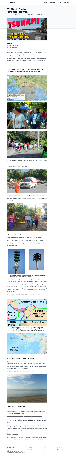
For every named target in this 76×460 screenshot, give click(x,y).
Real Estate (30, 452)
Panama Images (31, 449)
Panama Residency (60, 449)
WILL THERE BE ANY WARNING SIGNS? (14, 45)
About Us (30, 447)
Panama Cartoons (60, 447)
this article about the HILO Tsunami (16, 294)
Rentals (44, 452)
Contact (44, 447)
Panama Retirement (46, 449)
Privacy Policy (59, 452)
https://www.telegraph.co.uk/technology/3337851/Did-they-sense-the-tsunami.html (24, 416)
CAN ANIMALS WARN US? (12, 47)
